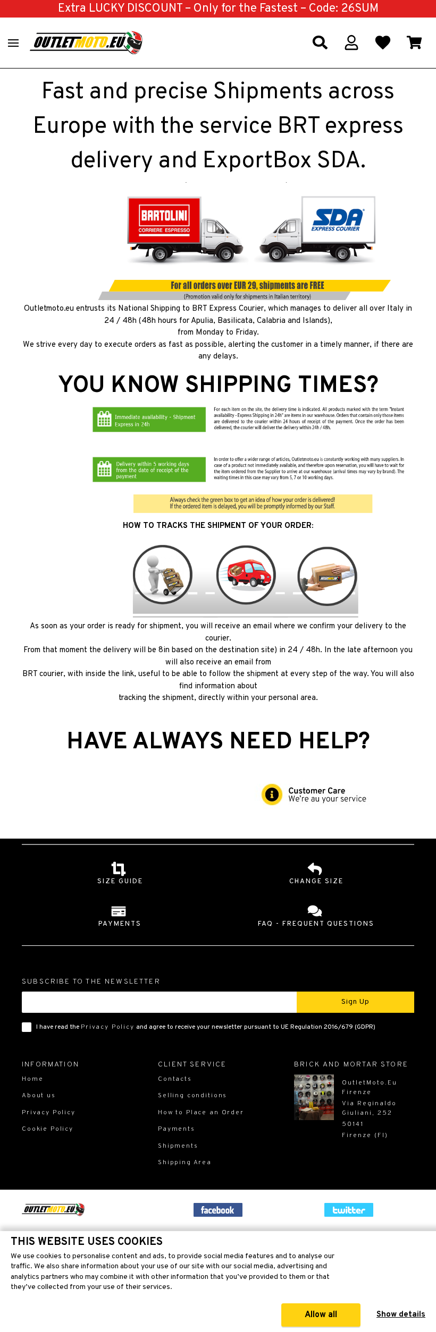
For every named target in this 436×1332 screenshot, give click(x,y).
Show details (400, 1315)
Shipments (178, 1146)
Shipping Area (185, 1162)
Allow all (321, 1315)
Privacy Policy (108, 1027)
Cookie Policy (47, 1129)
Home (32, 1079)
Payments (176, 1129)
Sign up (355, 1001)
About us (39, 1095)
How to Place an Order (201, 1112)
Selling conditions (192, 1095)
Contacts (175, 1079)
